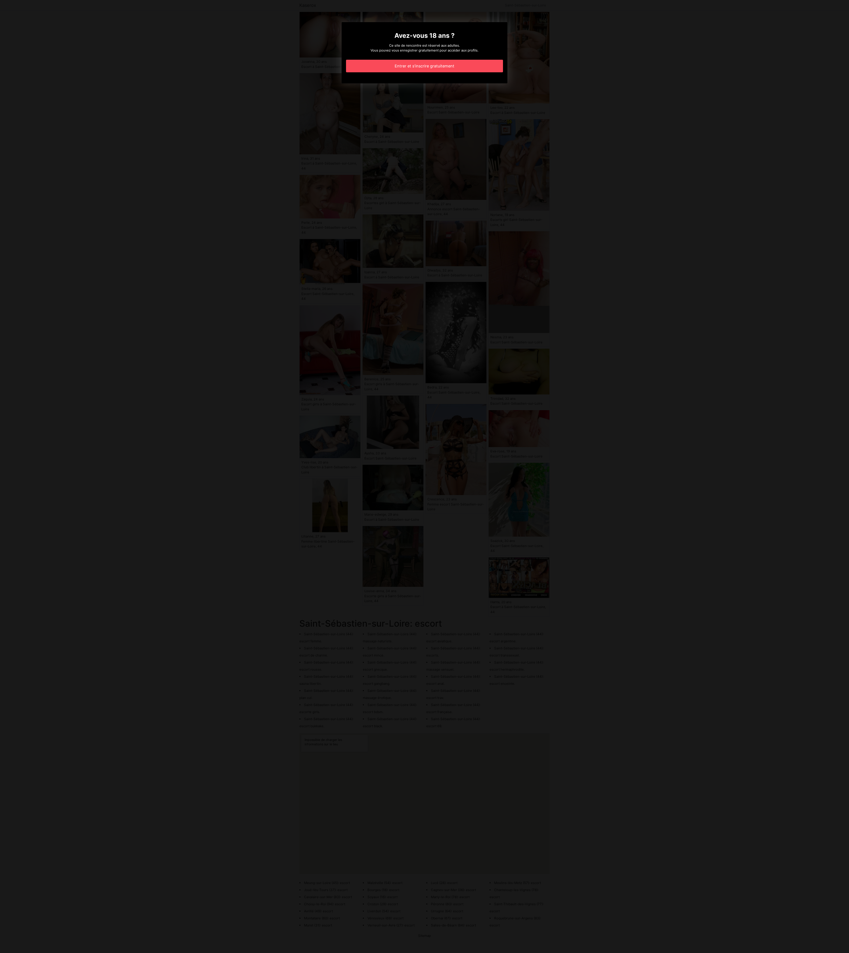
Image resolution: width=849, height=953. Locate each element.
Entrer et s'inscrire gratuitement (424, 66)
